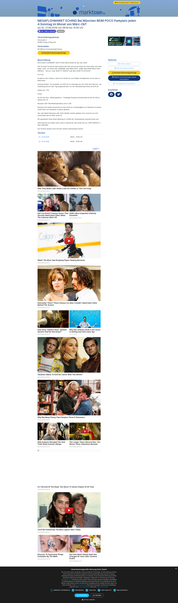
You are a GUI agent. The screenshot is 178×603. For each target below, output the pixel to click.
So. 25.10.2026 (44, 141)
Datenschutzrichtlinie (102, 587)
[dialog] (89, 585)
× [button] (176, 568)
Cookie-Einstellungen (84, 587)
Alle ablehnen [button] (97, 595)
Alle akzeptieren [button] (82, 595)
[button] (89, 600)
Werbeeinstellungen (81, 585)
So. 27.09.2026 (44, 137)
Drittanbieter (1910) (66, 579)
